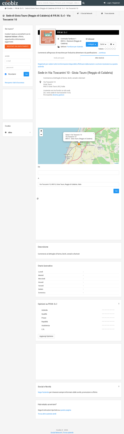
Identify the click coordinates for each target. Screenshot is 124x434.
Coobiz (9, 8)
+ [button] (41, 130)
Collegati (91, 44)
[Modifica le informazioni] (112, 44)
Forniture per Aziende (75, 47)
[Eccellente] (115, 49)
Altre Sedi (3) (99, 58)
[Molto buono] (112, 49)
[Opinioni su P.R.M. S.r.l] (118, 304)
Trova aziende (68, 433)
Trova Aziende (109, 13)
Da (39, 167)
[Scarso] (108, 49)
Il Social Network (86, 13)
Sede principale (59, 58)
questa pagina (65, 410)
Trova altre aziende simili (47, 414)
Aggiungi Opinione (46, 336)
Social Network (56, 433)
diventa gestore (58, 95)
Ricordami (12, 74)
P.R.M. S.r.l (19, 8)
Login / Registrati (113, 3)
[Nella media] (110, 49)
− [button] (41, 134)
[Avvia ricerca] (83, 3)
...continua (101, 53)
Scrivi (102, 44)
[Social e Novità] (118, 386)
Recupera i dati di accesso (14, 83)
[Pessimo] (105, 49)
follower (90, 39)
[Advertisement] (18, 104)
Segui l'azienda (43, 392)
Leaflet (116, 163)
